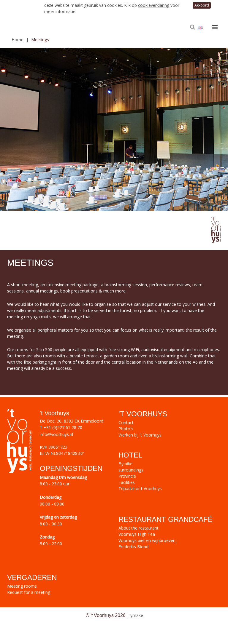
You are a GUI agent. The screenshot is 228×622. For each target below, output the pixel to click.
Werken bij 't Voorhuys (140, 435)
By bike (125, 463)
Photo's (125, 428)
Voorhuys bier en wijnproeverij (147, 540)
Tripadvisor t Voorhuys (140, 488)
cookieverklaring (154, 5)
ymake (136, 615)
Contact (126, 422)
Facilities (126, 482)
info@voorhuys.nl (56, 434)
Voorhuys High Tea (136, 534)
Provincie (127, 476)
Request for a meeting (28, 592)
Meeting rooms (22, 586)
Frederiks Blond (133, 546)
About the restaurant (138, 528)
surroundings (130, 470)
